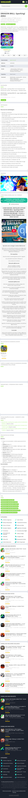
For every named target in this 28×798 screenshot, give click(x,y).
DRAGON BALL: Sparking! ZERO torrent (9, 512)
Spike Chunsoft (13, 60)
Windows (5, 11)
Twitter (8, 55)
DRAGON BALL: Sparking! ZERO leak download (10, 510)
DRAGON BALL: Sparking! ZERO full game (9, 508)
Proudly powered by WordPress (7, 781)
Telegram (19, 55)
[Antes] (1, 183)
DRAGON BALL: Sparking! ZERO (7, 500)
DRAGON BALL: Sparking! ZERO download (9, 506)
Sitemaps (14, 792)
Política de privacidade (6, 791)
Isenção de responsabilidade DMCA (19, 791)
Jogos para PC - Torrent (10, 24)
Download (8, 47)
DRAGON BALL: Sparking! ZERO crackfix (9, 502)
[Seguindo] (27, 183)
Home (2, 11)
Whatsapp (24, 55)
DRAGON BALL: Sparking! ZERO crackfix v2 (9, 504)
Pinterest (14, 55)
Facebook (3, 55)
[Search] (26, 6)
